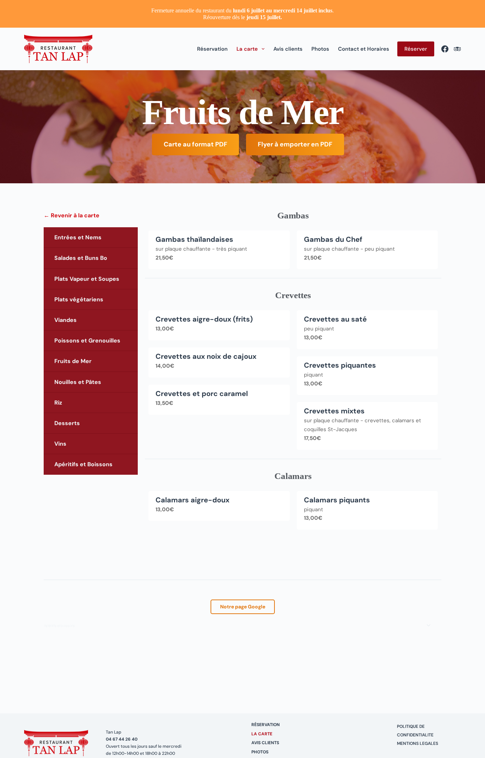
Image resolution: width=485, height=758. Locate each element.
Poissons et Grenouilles (87, 340)
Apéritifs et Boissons (83, 464)
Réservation (212, 48)
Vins (60, 443)
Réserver (415, 48)
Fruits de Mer (73, 361)
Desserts (67, 423)
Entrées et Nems (78, 237)
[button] (242, 625)
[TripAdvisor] (457, 48)
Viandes (65, 320)
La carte (247, 48)
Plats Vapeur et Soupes (86, 279)
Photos (320, 48)
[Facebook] (444, 48)
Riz (58, 402)
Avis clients (288, 48)
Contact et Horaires (363, 48)
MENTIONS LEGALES (417, 743)
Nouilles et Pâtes (77, 382)
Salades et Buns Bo (80, 258)
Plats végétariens (78, 299)
